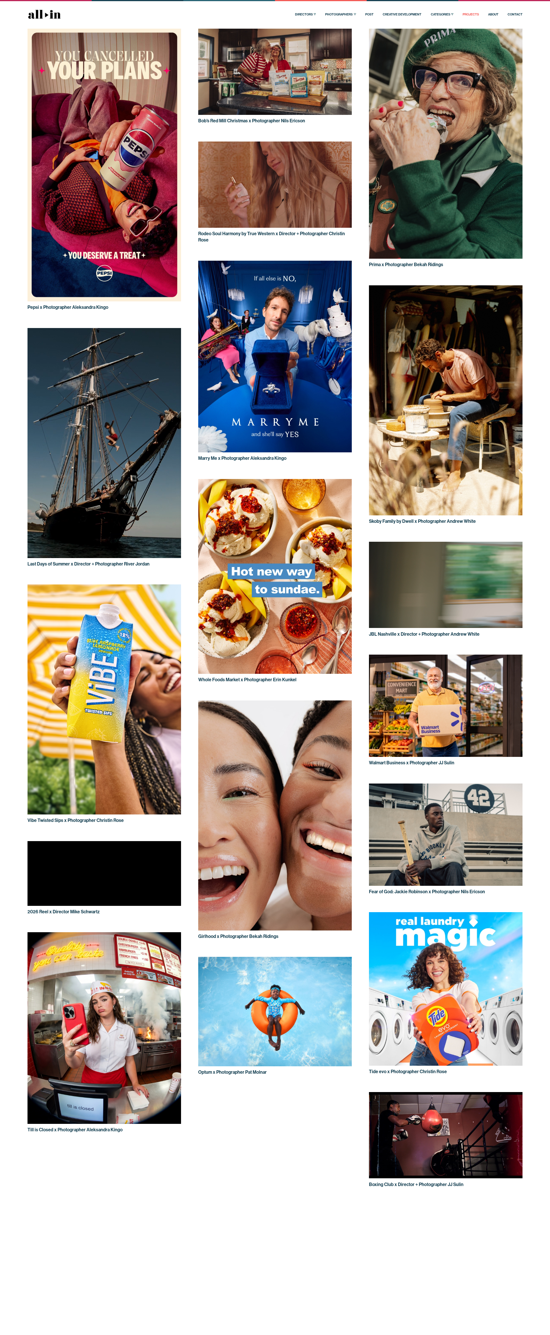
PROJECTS (471, 14)
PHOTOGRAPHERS (339, 14)
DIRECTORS (304, 14)
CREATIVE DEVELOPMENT (402, 14)
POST (369, 14)
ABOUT (493, 14)
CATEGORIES (440, 14)
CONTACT (515, 14)
